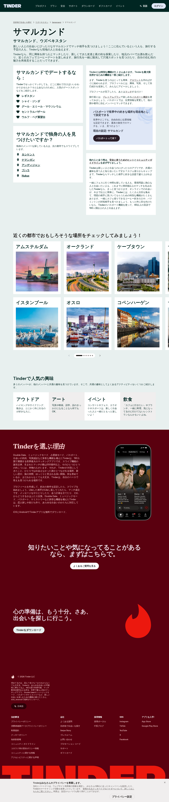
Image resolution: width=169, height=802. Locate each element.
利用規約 (15, 730)
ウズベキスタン (41, 22)
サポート (64, 748)
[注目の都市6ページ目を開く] (92, 355)
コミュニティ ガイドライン (23, 743)
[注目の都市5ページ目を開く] (90, 355)
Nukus (25, 175)
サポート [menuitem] (73, 6)
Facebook (124, 739)
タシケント (28, 154)
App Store (146, 721)
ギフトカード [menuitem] (105, 6)
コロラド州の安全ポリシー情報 (25, 748)
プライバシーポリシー (21, 721)
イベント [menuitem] (120, 6)
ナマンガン (28, 159)
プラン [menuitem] (53, 6)
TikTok (122, 726)
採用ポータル (100, 721)
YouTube (123, 730)
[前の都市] (69, 355)
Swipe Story (65, 730)
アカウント (135, 80)
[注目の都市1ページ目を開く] (79, 355)
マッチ (128, 91)
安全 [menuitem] (63, 6)
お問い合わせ (66, 739)
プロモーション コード (70, 743)
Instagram (124, 721)
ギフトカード (66, 752)
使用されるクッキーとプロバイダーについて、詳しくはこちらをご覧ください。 (83, 790)
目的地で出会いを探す (22, 22)
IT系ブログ (99, 726)
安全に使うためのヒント (121, 160)
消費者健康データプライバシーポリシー (29, 726)
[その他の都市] (100, 355)
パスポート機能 (140, 97)
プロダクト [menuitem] (40, 6)
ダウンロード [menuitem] (88, 6)
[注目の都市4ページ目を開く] (88, 355)
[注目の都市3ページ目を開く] (86, 355)
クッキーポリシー (19, 735)
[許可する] (164, 782)
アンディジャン (31, 165)
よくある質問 (66, 721)
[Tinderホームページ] (12, 6)
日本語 (20, 706)
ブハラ (26, 170)
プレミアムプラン (112, 97)
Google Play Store (150, 726)
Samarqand (56, 22)
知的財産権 (16, 739)
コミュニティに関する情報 (23, 752)
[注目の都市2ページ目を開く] (83, 355)
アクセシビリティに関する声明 (25, 757)
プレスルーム (66, 735)
